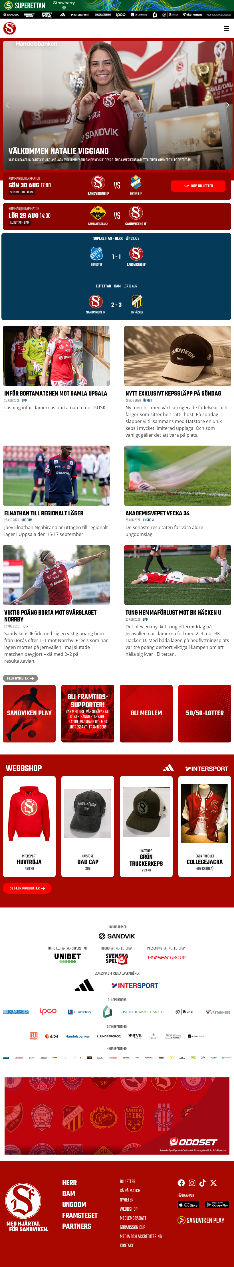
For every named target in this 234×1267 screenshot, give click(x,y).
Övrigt (147, 400)
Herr (25, 626)
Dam (24, 400)
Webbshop (129, 1209)
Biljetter (127, 1182)
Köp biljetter (201, 186)
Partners (76, 1227)
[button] (226, 28)
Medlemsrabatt (133, 1219)
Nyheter (126, 1200)
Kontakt (127, 1246)
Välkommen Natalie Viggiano (59, 151)
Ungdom (26, 520)
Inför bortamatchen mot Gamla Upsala (55, 394)
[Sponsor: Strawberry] (64, 8)
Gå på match (130, 1191)
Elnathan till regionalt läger (43, 514)
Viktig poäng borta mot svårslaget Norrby (50, 616)
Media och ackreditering (141, 1237)
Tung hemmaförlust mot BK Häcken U (173, 613)
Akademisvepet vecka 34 (157, 514)
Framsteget (80, 1216)
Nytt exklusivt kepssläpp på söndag (173, 394)
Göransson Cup (132, 1228)
